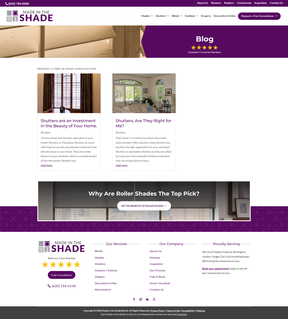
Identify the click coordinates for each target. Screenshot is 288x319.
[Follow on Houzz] (147, 299)
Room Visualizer (160, 283)
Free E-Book (157, 276)
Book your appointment (215, 268)
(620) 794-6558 (64, 286)
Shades (99, 257)
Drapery (100, 276)
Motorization (103, 289)
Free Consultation (61, 275)
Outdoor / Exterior (106, 270)
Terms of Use (173, 310)
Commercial (244, 3)
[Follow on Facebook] (134, 299)
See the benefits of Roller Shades (142, 205)
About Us (202, 3)
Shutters (45, 132)
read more (46, 165)
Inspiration (260, 3)
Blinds (99, 251)
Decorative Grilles (106, 283)
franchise (182, 314)
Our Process (157, 270)
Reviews (216, 3)
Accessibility (188, 310)
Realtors (229, 3)
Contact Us (276, 3)
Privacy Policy (157, 310)
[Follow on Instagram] (140, 299)
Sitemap (200, 310)
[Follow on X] (154, 299)
